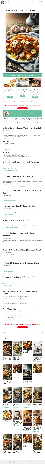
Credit (24, 1)
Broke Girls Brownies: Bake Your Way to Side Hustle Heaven (27, 381)
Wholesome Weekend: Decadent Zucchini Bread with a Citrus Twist (37, 405)
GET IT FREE (10, 96)
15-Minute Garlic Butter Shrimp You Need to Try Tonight (7, 451)
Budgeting (16, 2)
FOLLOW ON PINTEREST (22, 108)
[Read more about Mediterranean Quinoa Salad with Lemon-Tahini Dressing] (17, 348)
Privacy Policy (9, 462)
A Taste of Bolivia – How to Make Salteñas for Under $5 (27, 351)
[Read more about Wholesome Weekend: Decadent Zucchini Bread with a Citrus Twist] (37, 395)
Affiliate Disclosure (9, 461)
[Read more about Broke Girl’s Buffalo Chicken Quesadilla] (7, 414)
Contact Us (31, 2)
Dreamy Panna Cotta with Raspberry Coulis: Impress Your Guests (37, 359)
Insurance (32, 1)
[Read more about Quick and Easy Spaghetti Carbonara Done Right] (17, 395)
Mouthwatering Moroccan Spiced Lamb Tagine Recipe (17, 374)
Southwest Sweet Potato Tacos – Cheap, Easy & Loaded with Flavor (37, 375)
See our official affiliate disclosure (21, 119)
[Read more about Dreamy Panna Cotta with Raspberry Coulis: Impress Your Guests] (37, 348)
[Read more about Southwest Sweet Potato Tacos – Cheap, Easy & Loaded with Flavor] (37, 368)
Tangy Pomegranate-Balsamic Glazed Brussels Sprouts (37, 451)
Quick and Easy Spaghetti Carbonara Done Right (17, 405)
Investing (27, 1)
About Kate (26, 2)
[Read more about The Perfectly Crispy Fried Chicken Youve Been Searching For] (27, 418)
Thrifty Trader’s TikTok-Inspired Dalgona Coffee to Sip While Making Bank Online (17, 422)
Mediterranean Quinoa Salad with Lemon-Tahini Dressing (16, 359)
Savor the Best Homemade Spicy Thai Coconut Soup (7, 405)
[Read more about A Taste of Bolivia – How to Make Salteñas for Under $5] (27, 345)
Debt (20, 1)
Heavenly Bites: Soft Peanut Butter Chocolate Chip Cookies (37, 429)
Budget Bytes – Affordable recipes (9, 319)
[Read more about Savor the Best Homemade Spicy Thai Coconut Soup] (7, 395)
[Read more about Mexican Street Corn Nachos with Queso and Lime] (27, 395)
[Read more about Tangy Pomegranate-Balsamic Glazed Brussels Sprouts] (37, 441)
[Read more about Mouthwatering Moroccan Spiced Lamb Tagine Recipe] (17, 368)
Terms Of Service (16, 461)
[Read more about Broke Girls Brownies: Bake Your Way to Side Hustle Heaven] (27, 371)
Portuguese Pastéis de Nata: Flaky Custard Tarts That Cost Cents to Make (27, 445)
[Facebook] (41, 1)
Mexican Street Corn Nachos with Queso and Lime (27, 405)
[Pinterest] (39, 1)
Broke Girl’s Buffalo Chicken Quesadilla (7, 421)
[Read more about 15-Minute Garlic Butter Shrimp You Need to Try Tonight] (7, 441)
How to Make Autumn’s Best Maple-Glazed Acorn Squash (7, 358)
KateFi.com (8, 2)
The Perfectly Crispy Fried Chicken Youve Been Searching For (27, 428)
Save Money (21, 2)
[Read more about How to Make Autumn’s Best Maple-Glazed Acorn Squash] (7, 348)
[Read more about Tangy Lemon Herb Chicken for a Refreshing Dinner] (17, 441)
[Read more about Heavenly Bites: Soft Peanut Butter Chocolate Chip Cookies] (37, 418)
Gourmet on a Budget (6, 360)
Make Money (16, 1)
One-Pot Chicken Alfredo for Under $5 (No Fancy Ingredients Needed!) (7, 382)
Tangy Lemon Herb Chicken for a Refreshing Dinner (17, 451)
